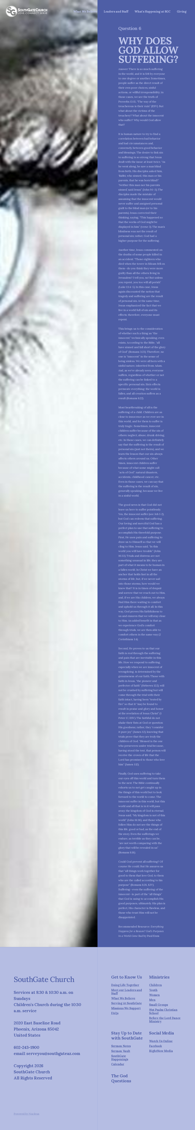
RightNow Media (161, 1051)
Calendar (117, 1064)
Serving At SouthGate (126, 1003)
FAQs (114, 1013)
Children (155, 985)
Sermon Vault (120, 1051)
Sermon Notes (121, 1046)
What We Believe (123, 998)
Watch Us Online (161, 1041)
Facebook (155, 1046)
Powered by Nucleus (26, 1113)
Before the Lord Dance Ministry (165, 1019)
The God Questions (121, 1078)
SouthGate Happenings (119, 1057)
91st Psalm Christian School (163, 1011)
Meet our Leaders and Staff (126, 991)
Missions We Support (126, 1008)
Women (154, 995)
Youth (153, 990)
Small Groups (158, 1004)
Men (152, 999)
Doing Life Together (125, 985)
